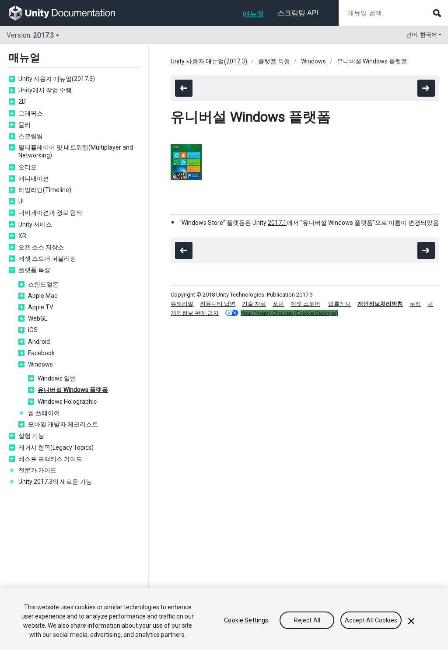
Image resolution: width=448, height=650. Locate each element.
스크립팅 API (297, 13)
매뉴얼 (253, 13)
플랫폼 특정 (34, 269)
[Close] (411, 621)
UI (21, 201)
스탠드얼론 (43, 284)
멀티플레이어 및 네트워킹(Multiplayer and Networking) (75, 151)
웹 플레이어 (44, 412)
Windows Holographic (67, 401)
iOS (33, 329)
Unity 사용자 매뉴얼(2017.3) (56, 78)
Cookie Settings (246, 620)
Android (39, 341)
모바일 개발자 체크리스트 (63, 424)
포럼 (278, 304)
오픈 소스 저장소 (41, 247)
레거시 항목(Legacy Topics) (56, 447)
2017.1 (277, 222)
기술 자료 (254, 304)
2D (22, 101)
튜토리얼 (182, 304)
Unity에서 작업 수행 (45, 90)
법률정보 (339, 304)
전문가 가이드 (37, 470)
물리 (24, 124)
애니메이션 (33, 178)
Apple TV (40, 307)
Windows (40, 364)
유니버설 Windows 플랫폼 (73, 389)
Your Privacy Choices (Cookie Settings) (289, 313)
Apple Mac (42, 295)
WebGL (37, 318)
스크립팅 (30, 136)
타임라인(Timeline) (44, 189)
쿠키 (415, 304)
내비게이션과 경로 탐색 (50, 212)
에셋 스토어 (305, 304)
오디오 (27, 167)
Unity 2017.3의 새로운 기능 (55, 481)
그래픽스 (30, 113)
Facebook (41, 352)
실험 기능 (31, 435)
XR (22, 235)
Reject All (307, 620)
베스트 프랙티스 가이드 (50, 458)
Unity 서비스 (35, 224)
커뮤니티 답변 (217, 304)
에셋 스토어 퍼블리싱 (47, 258)
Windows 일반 (57, 378)
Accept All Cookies (371, 620)
